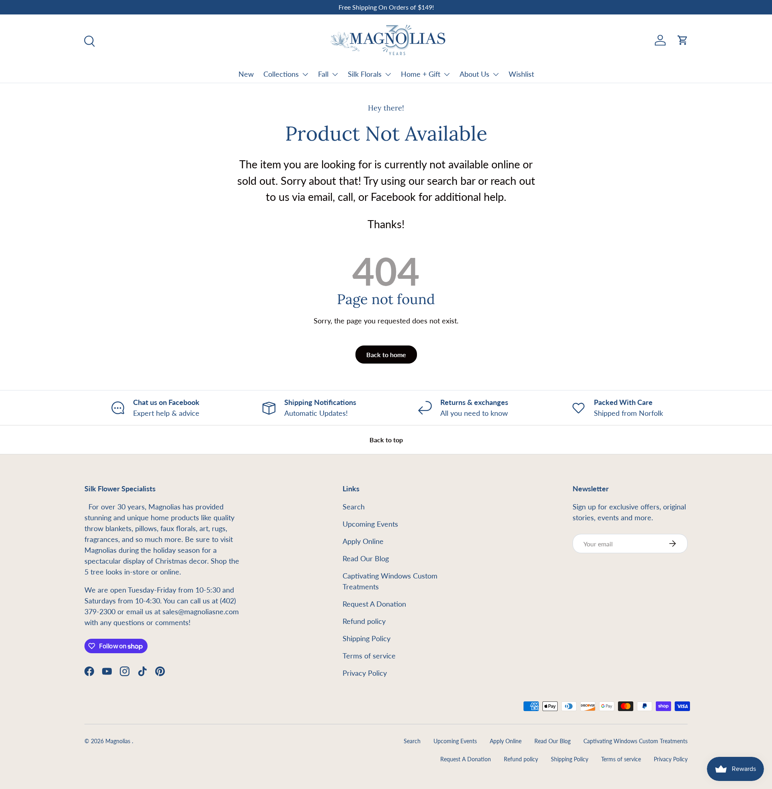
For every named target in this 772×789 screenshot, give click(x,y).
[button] (683, 40)
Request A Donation (374, 603)
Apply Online (363, 541)
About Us (474, 73)
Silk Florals (365, 73)
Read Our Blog (366, 558)
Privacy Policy (365, 672)
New (246, 73)
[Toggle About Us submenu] (496, 74)
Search (354, 506)
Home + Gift (420, 73)
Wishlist (521, 73)
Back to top (386, 440)
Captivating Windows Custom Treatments (635, 741)
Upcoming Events (370, 523)
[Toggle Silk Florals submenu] (388, 74)
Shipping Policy (366, 638)
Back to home (386, 354)
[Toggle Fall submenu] (335, 74)
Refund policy (364, 621)
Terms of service (369, 655)
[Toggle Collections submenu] (305, 74)
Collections (281, 73)
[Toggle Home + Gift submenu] (447, 74)
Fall (323, 73)
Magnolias (118, 741)
